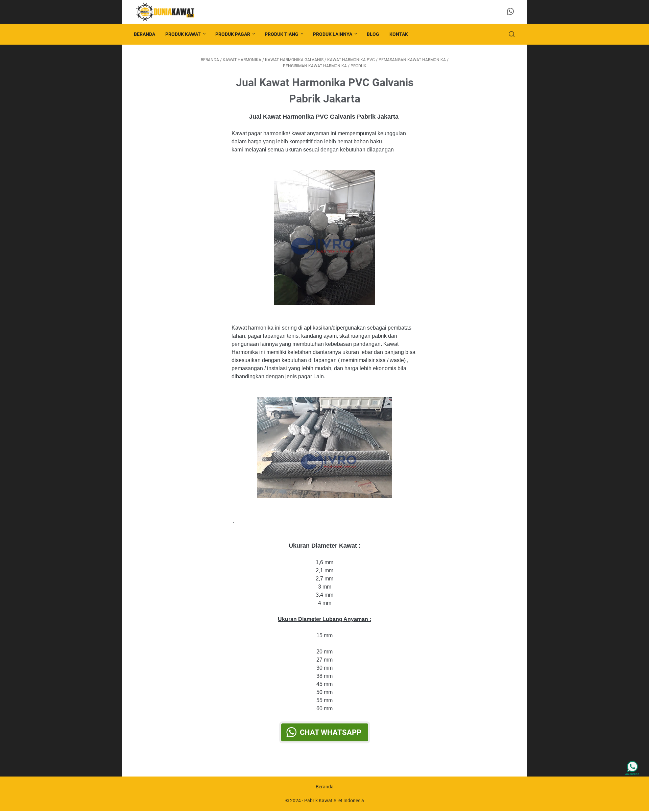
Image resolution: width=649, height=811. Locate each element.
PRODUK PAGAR (232, 34)
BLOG (373, 34)
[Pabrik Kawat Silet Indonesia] (169, 12)
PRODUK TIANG (281, 34)
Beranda (144, 34)
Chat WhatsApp (330, 732)
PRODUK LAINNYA (332, 34)
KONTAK (398, 34)
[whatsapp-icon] (510, 12)
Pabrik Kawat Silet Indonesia (334, 800)
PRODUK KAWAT (183, 34)
